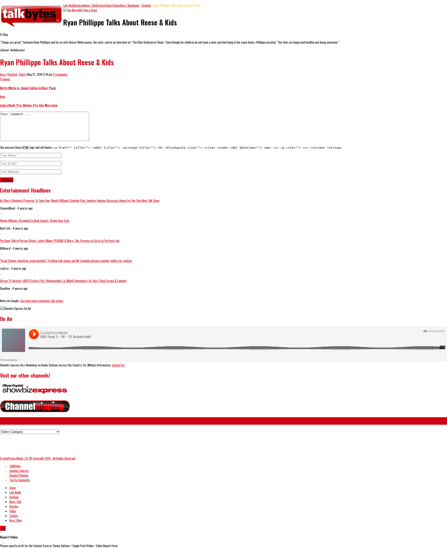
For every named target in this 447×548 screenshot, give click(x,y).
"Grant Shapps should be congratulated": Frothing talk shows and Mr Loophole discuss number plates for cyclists (66, 260)
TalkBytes (15, 466)
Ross (3, 74)
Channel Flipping (18, 475)
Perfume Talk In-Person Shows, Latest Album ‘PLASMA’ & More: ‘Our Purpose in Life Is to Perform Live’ (60, 240)
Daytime (79, 5)
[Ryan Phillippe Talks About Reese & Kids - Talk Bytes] (31, 27)
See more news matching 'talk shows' (42, 300)
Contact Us (118, 365)
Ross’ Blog (126, 5)
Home (136, 5)
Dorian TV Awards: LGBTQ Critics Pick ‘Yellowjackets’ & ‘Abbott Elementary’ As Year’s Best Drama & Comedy (63, 280)
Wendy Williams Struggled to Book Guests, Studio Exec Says (34, 220)
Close (12, 487)
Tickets (116, 5)
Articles (100, 5)
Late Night (69, 5)
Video (22, 74)
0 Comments (60, 74)
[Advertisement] (84, 444)
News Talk (90, 5)
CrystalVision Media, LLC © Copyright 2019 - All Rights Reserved (37, 458)
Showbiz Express (19, 470)
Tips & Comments (19, 480)
